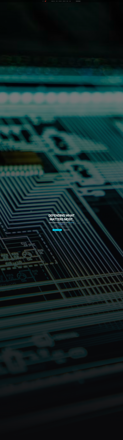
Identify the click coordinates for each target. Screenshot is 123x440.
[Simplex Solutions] (44, 1)
